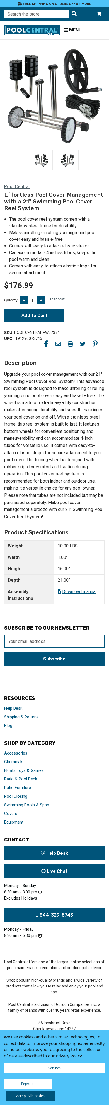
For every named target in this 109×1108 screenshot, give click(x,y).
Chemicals (13, 761)
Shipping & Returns (21, 716)
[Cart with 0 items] (99, 14)
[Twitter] (83, 343)
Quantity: (11, 300)
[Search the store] (74, 14)
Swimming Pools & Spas (26, 804)
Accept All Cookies (30, 1096)
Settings (54, 1068)
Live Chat (57, 871)
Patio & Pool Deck (20, 779)
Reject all (28, 1083)
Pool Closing (15, 796)
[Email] (58, 343)
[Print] (70, 343)
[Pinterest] (95, 343)
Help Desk (13, 708)
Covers (10, 813)
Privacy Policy (69, 1055)
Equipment (13, 822)
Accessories (15, 753)
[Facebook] (46, 343)
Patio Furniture (17, 787)
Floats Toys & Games (24, 770)
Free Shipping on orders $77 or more (56, 4)
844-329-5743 (55, 915)
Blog (8, 725)
